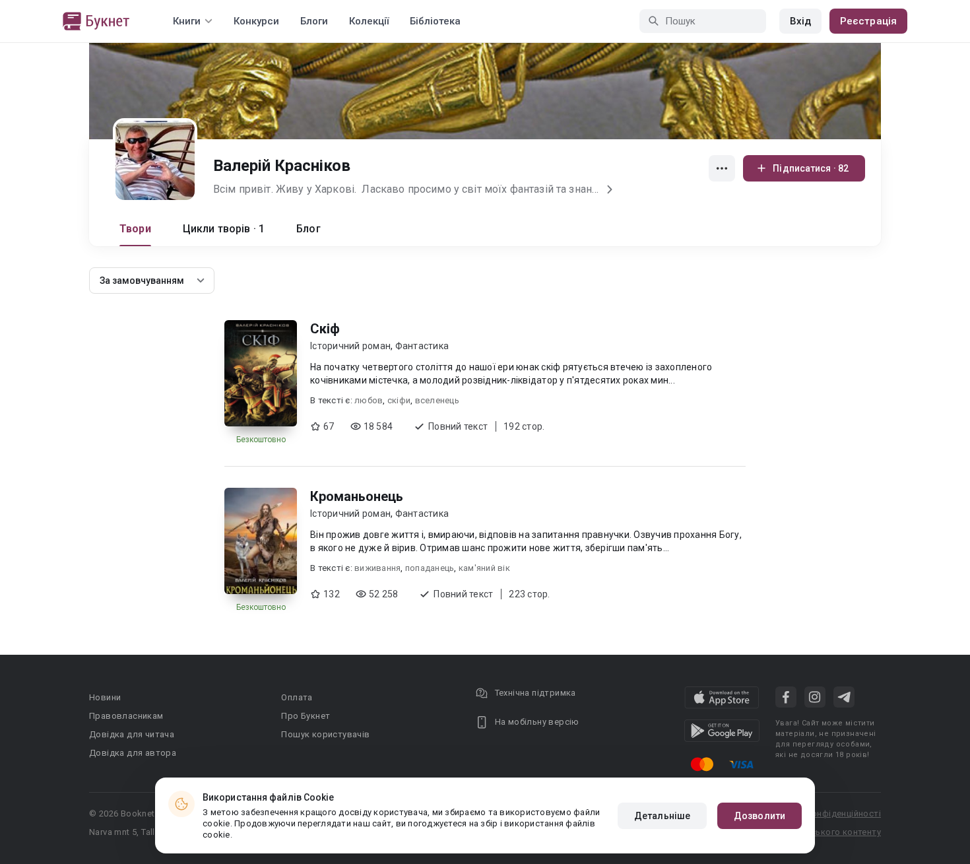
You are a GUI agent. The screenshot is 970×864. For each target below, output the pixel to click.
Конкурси (256, 21)
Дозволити (759, 816)
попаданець (430, 568)
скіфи (398, 400)
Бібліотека (435, 21)
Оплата (296, 697)
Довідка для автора (132, 753)
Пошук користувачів (325, 734)
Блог (308, 228)
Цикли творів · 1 (224, 228)
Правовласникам (126, 716)
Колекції (369, 21)
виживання (377, 568)
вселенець (437, 400)
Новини (105, 697)
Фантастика (422, 346)
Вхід (800, 21)
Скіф (325, 329)
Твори (135, 228)
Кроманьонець (356, 496)
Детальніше (662, 816)
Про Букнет (305, 716)
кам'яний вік (484, 568)
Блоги (314, 21)
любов (368, 400)
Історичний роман (350, 346)
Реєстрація (868, 21)
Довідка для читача (131, 734)
